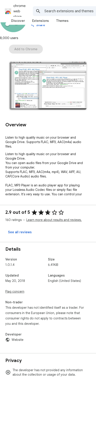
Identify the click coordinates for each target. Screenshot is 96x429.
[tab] (18, 21)
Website (17, 340)
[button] (48, 86)
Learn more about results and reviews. (54, 220)
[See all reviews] (19, 232)
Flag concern (14, 291)
